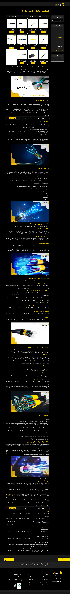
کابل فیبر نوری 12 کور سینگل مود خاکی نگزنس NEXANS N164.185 (43, 46)
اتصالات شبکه (60, 33)
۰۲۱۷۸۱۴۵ (59, 0)
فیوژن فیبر (43, 302)
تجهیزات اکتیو (60, 29)
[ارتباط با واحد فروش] (5, 559)
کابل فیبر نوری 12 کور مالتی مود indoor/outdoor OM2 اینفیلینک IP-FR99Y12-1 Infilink (22, 46)
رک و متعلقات (60, 41)
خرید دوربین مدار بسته (59, 48)
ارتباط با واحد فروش (10, 558)
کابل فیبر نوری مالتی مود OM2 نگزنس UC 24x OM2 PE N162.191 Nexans (22, 61)
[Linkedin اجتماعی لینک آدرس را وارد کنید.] (8, 1)
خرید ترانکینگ (60, 37)
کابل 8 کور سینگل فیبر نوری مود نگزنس (44, 30)
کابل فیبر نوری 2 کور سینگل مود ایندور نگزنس (11, 45)
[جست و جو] (13, 4)
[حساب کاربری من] (11, 4)
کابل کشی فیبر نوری (11, 494)
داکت (61, 39)
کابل (61, 43)
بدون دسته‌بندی (60, 28)
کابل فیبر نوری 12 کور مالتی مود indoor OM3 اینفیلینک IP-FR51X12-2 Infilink (33, 46)
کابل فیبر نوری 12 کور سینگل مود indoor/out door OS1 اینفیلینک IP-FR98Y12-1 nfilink (11, 31)
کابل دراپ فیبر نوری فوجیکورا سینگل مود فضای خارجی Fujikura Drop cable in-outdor (33, 31)
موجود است (60, 60)
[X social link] (10, 1)
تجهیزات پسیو (60, 31)
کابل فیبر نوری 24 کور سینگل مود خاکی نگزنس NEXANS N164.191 (43, 61)
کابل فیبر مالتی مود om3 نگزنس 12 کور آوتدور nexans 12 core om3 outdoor (22, 31)
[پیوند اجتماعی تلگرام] (6, 1)
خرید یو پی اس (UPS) (59, 50)
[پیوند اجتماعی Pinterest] (9, 1)
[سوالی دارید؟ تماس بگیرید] (68, 559)
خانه (48, 16)
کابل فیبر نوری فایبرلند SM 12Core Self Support (32, 61)
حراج (61, 58)
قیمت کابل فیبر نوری (58, 46)
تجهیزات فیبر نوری (33, 140)
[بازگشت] (50, 11)
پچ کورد (61, 35)
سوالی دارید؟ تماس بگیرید (62, 558)
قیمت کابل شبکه (59, 45)
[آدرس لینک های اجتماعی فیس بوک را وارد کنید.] (12, 1)
